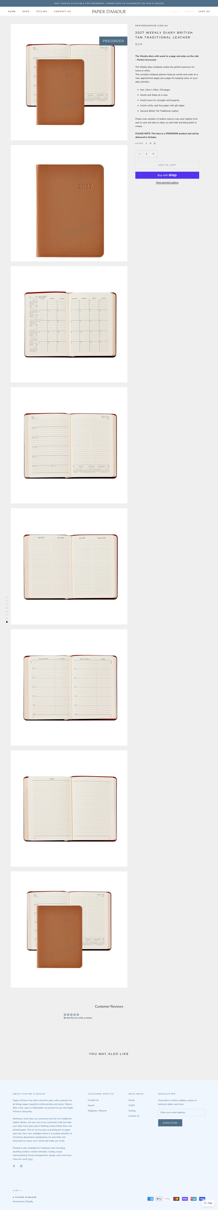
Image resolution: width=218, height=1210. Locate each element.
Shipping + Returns (97, 1110)
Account (175, 12)
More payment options (167, 182)
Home (12, 11)
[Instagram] (21, 1166)
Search (189, 12)
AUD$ (16, 1190)
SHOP (26, 11)
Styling (41, 11)
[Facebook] (146, 143)
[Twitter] (150, 143)
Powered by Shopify (23, 1201)
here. (30, 1159)
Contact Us (62, 11)
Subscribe (170, 1123)
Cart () (204, 11)
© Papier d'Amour (24, 1197)
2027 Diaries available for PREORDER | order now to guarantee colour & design (109, 3)
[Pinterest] (155, 143)
